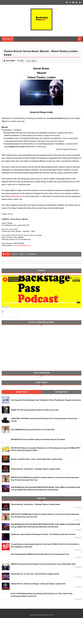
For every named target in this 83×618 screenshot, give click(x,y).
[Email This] (27, 61)
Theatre (22, 254)
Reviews (15, 254)
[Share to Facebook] (33, 61)
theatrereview (31, 254)
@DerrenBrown (16, 196)
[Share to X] (31, 61)
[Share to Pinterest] (35, 61)
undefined (78, 507)
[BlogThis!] (29, 61)
